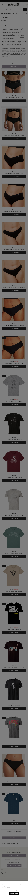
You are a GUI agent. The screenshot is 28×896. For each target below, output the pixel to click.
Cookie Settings (14, 889)
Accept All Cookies (14, 893)
